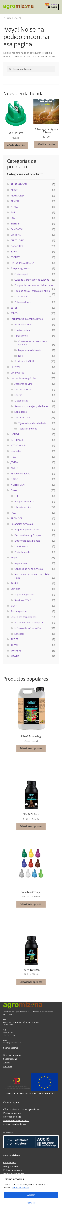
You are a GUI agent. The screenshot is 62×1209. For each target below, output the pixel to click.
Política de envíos (12, 1112)
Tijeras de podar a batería (32, 423)
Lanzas (18, 395)
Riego (14, 557)
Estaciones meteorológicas (28, 622)
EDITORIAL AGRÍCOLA (22, 262)
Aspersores (20, 563)
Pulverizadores (22, 302)
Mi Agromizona (10, 1166)
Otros (14, 490)
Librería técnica (22, 507)
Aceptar (31, 1194)
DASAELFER (17, 246)
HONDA (15, 434)
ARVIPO (15, 201)
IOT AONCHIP (18, 445)
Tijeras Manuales (27, 428)
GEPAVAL (16, 367)
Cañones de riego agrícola (28, 568)
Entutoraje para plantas (27, 540)
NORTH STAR (18, 484)
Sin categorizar (19, 611)
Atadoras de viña (23, 383)
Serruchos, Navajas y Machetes (31, 406)
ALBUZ (14, 190)
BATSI (14, 212)
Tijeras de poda (22, 417)
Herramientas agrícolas (23, 378)
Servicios (15, 588)
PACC (13, 512)
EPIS (16, 495)
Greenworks (17, 372)
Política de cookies (20, 1187)
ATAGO (14, 206)
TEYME (14, 645)
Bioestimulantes (23, 324)
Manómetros (21, 546)
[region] (31, 1191)
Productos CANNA (24, 361)
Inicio (9, 18)
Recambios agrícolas (22, 523)
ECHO (14, 251)
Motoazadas (21, 296)
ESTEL (14, 307)
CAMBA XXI (17, 229)
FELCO (14, 313)
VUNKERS (16, 650)
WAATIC (15, 656)
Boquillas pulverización (26, 529)
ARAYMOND (17, 195)
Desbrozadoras (22, 389)
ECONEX (15, 257)
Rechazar (31, 1202)
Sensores (19, 633)
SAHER (14, 583)
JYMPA (14, 462)
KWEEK (14, 468)
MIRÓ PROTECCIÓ (20, 473)
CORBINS (16, 234)
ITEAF (14, 456)
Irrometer (16, 451)
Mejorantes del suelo (29, 350)
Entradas (7, 1066)
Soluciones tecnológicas (23, 617)
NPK (20, 355)
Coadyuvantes (22, 330)
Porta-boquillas (22, 552)
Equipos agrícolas (20, 268)
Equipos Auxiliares (24, 501)
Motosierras (21, 400)
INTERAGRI (17, 440)
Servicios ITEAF (22, 600)
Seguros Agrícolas (24, 594)
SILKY (14, 605)
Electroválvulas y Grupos (27, 535)
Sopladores (20, 411)
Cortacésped (21, 274)
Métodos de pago (12, 1116)
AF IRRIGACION (19, 184)
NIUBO (14, 479)
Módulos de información (27, 628)
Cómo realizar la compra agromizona (21, 1109)
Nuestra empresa (12, 1055)
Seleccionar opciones (31, 748)
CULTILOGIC (17, 240)
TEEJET (14, 639)
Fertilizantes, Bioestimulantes (27, 318)
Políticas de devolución (14, 1124)
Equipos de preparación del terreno (33, 285)
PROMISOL (16, 518)
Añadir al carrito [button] (16, 145)
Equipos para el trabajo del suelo (32, 290)
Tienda (6, 1062)
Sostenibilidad (10, 1058)
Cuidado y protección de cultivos (31, 279)
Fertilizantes (21, 335)
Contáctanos (9, 1162)
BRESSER (15, 223)
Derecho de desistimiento (16, 1120)
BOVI (13, 218)
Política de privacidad (13, 1173)
